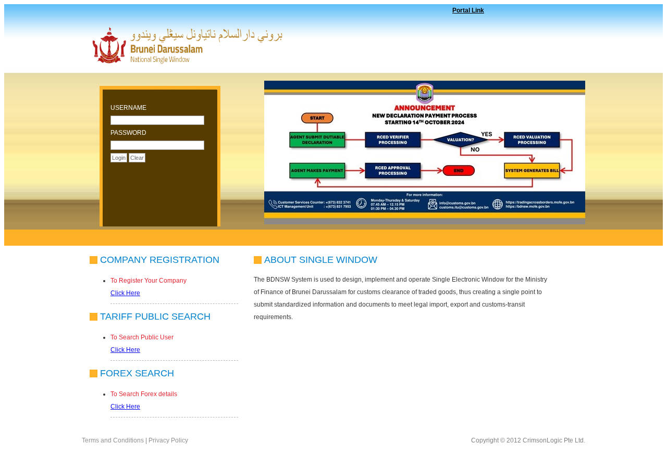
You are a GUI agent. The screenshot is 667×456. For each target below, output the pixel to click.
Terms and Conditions (113, 440)
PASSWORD (128, 132)
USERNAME (128, 107)
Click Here (125, 293)
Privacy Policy (168, 440)
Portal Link (468, 10)
